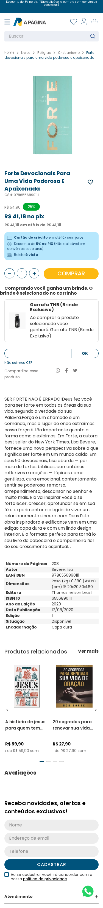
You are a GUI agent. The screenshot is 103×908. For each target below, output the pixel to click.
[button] (7, 712)
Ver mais (88, 651)
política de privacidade (45, 883)
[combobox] (51, 36)
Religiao (44, 53)
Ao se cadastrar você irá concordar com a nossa (51, 881)
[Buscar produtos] (94, 36)
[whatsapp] (58, 371)
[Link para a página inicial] (9, 52)
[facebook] (66, 371)
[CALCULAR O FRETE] (85, 353)
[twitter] (75, 371)
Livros (25, 53)
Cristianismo (69, 53)
